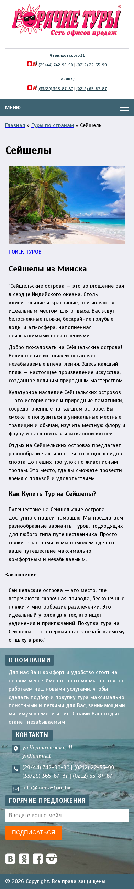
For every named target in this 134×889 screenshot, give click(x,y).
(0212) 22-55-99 (91, 64)
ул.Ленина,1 (36, 755)
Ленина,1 (67, 79)
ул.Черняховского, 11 (47, 747)
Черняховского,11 (67, 55)
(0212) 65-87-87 (91, 88)
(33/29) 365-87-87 (56, 88)
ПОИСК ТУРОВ (25, 251)
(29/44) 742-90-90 (55, 64)
